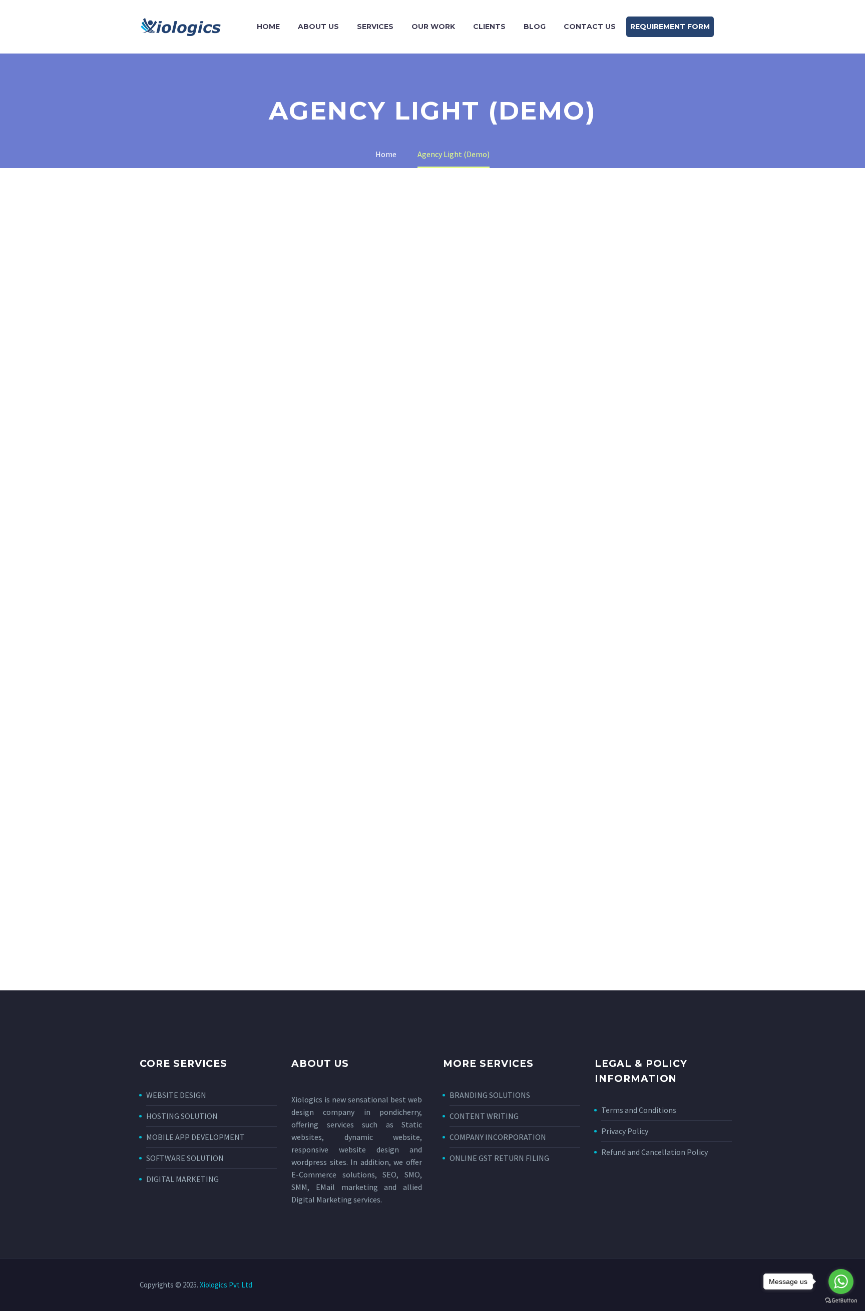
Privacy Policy (624, 1131)
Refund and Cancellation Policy (654, 1152)
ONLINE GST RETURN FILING (499, 1158)
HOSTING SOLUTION (182, 1116)
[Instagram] (709, 1285)
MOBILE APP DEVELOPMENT (195, 1137)
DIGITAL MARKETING (182, 1179)
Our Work (433, 26)
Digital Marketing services (335, 1199)
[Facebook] (683, 1285)
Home (268, 26)
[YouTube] (722, 1285)
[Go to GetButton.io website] (841, 1300)
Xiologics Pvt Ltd (226, 1284)
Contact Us (590, 26)
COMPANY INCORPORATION (498, 1137)
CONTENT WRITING (484, 1116)
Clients (489, 26)
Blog (535, 26)
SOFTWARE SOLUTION (185, 1158)
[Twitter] (696, 1285)
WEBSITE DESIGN (176, 1095)
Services (375, 26)
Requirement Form (670, 26)
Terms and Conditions (638, 1110)
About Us (318, 26)
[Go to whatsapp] (840, 1281)
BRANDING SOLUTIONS (490, 1095)
